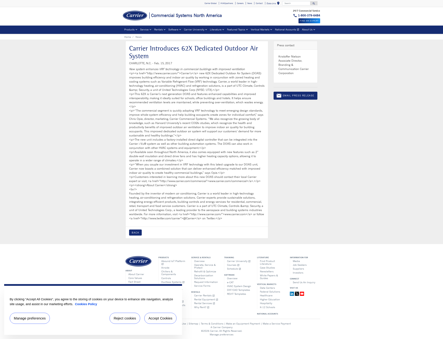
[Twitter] (297, 293)
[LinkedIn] (292, 293)
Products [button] (129, 29)
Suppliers (298, 268)
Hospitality (266, 303)
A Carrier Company (222, 327)
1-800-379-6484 (309, 15)
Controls (166, 278)
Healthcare (266, 295)
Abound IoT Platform (173, 262)
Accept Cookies (160, 318)
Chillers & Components (168, 273)
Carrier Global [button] (211, 3)
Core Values (135, 277)
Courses (233, 264)
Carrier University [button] (194, 29)
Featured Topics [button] (236, 29)
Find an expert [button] (309, 21)
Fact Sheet (134, 281)
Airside (165, 267)
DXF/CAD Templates (238, 289)
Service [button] (144, 29)
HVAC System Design (239, 286)
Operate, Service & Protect (205, 266)
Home (127, 36)
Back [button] (135, 232)
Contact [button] (259, 3)
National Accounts (288, 30)
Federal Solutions (270, 291)
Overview (199, 261)
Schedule (234, 268)
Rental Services (204, 303)
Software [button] (173, 29)
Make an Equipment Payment (243, 323)
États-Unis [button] (274, 3)
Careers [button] (240, 3)
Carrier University (239, 261)
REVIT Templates (236, 293)
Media (296, 261)
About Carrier (136, 274)
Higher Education (270, 299)
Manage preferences (221, 334)
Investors (298, 272)
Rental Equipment (206, 299)
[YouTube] (302, 293)
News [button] (249, 3)
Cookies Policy (86, 304)
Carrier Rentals (204, 295)
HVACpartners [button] (226, 3)
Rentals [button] (158, 29)
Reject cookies (125, 318)
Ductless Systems (173, 281)
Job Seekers (300, 264)
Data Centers (267, 287)
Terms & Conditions (212, 323)
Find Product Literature (267, 262)
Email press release (295, 96)
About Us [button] (307, 29)
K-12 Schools (267, 307)
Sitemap (193, 323)
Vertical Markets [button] (260, 29)
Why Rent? (201, 307)
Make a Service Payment (277, 323)
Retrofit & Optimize (205, 271)
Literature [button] (216, 29)
